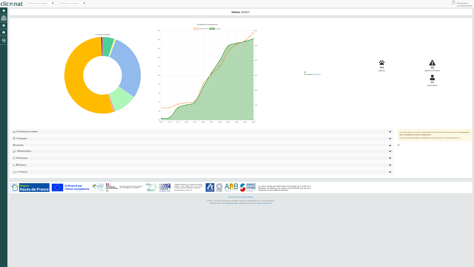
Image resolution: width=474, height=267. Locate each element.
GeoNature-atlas (231, 203)
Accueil (231, 197)
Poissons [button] (22, 171)
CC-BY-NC (316, 74)
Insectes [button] (18, 145)
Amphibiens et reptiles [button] (27, 131)
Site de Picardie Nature (244, 197)
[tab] (202, 132)
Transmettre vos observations (464, 4)
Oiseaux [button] (21, 164)
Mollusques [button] (22, 157)
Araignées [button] (21, 138)
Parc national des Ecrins (261, 203)
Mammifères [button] (24, 151)
